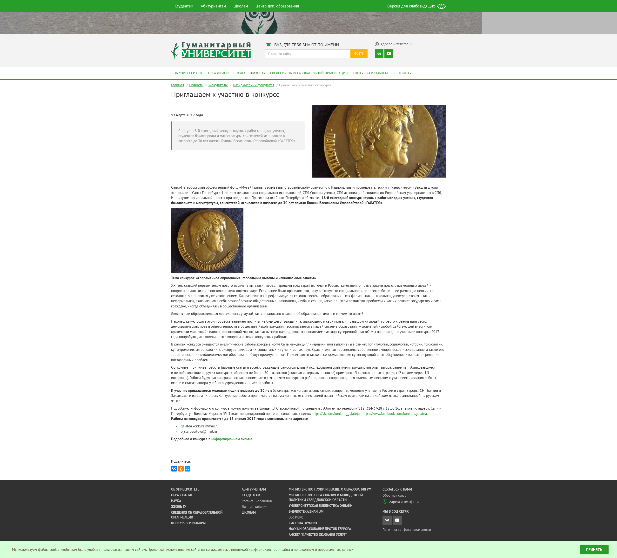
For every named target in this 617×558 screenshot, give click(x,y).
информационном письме (231, 439)
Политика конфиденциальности (406, 529)
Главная (177, 84)
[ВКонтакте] (174, 469)
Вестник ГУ (402, 73)
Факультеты (218, 84)
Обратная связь (394, 495)
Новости (196, 84)
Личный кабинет (254, 507)
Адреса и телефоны (404, 501)
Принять (594, 549)
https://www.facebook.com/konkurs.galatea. (395, 413)
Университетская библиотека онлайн (320, 506)
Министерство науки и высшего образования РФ (330, 489)
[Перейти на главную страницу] (211, 49)
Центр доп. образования (277, 6)
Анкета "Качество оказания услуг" (318, 534)
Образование (219, 73)
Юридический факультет (253, 84)
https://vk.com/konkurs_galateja (336, 413)
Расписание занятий (257, 501)
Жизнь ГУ (257, 73)
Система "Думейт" (304, 523)
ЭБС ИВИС (296, 517)
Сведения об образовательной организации (309, 73)
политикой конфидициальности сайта (260, 549)
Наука (240, 73)
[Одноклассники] (181, 469)
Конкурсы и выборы (370, 73)
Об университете (188, 73)
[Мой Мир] (187, 469)
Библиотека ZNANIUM (306, 511)
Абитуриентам (213, 6)
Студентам (184, 6)
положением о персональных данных (324, 549)
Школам (241, 6)
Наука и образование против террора (320, 529)
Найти (359, 53)
